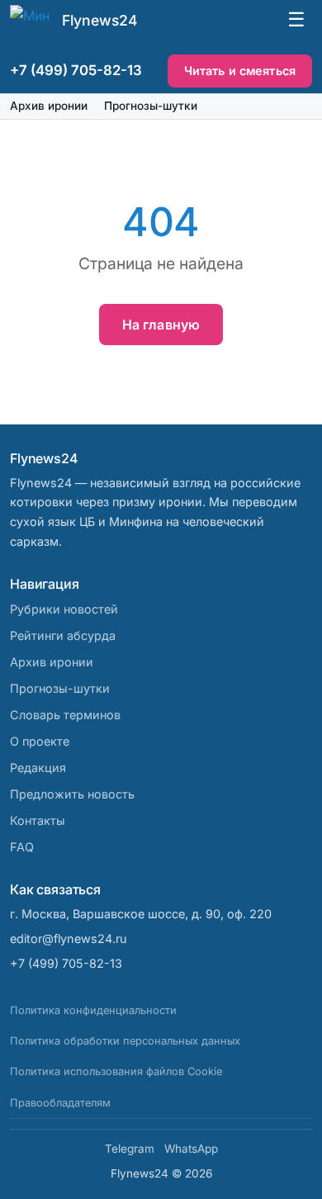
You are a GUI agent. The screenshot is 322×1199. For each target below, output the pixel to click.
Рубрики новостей (64, 609)
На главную (161, 324)
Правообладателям (60, 1103)
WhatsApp (191, 1148)
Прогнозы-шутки (150, 105)
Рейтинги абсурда (63, 635)
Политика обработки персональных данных (125, 1041)
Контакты (37, 820)
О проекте (39, 741)
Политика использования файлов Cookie (116, 1071)
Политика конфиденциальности (93, 1010)
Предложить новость (72, 794)
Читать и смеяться (240, 71)
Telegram (129, 1148)
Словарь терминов (65, 715)
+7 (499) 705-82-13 (76, 70)
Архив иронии (49, 105)
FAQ (22, 847)
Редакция (38, 768)
